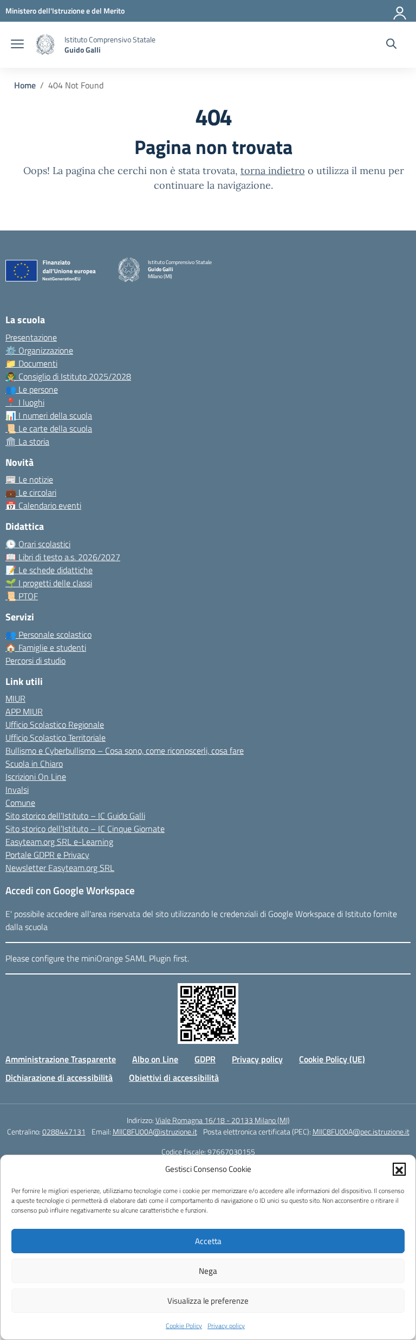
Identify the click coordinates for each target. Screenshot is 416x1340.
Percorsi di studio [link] (35, 660)
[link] (65, 10)
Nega (208, 1271)
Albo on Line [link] (155, 1059)
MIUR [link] (15, 698)
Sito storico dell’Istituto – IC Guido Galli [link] (75, 815)
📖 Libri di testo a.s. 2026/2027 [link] (62, 556)
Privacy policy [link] (226, 1325)
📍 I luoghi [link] (24, 402)
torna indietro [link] (272, 170)
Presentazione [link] (31, 337)
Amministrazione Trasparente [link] (60, 1059)
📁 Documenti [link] (31, 363)
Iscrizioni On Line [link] (35, 776)
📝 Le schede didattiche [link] (49, 569)
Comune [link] (20, 802)
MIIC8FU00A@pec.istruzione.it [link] (361, 1131)
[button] (399, 1169)
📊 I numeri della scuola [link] (48, 415)
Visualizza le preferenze (208, 1300)
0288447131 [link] (64, 1131)
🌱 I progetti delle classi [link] (48, 582)
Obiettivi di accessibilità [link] (174, 1077)
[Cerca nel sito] (391, 45)
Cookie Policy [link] (184, 1325)
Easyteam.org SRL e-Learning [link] (59, 841)
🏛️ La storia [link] (27, 441)
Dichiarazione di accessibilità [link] (59, 1077)
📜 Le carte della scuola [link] (48, 428)
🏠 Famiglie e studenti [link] (45, 647)
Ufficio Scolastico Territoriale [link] (55, 737)
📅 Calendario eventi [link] (43, 505)
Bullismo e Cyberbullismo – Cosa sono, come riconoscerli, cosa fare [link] (124, 750)
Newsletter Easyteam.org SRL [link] (59, 867)
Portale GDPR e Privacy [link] (47, 854)
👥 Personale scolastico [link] (48, 634)
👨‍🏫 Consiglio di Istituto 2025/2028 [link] (68, 376)
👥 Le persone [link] (31, 389)
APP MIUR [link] (24, 711)
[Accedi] (400, 11)
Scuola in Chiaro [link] (34, 763)
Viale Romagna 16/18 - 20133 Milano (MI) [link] (222, 1120)
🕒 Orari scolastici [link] (37, 543)
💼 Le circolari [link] (30, 492)
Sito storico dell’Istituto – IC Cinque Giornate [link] (85, 828)
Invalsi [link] (17, 789)
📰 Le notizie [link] (29, 479)
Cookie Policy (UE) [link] (332, 1059)
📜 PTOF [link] (21, 595)
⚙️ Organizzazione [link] (39, 350)
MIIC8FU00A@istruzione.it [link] (155, 1131)
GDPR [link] (205, 1059)
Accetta (208, 1241)
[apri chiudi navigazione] (17, 45)
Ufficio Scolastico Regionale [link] (54, 724)
